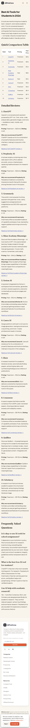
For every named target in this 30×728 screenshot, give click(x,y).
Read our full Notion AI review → (11, 315)
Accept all (15, 724)
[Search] (23, 3)
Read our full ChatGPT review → (11, 149)
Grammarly (11, 66)
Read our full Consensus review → (12, 432)
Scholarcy (11, 98)
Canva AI (10, 83)
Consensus (11, 90)
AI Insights (6, 691)
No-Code (6, 672)
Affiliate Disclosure (8, 702)
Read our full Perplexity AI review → (13, 188)
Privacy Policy (7, 698)
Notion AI (11, 79)
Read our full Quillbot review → (11, 475)
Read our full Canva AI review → (11, 353)
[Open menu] (27, 3)
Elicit (9, 86)
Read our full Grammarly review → (12, 231)
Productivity (6, 665)
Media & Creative (8, 657)
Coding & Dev (7, 668)
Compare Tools (7, 684)
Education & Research (9, 675)
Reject (6, 724)
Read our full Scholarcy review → (12, 517)
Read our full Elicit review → (10, 393)
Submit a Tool (7, 695)
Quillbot (10, 94)
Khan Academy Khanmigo (11, 73)
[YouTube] (12, 649)
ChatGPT (11, 57)
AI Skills (5, 687)
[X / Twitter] (4, 649)
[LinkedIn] (8, 649)
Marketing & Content (9, 661)
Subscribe (15, 644)
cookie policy (19, 720)
